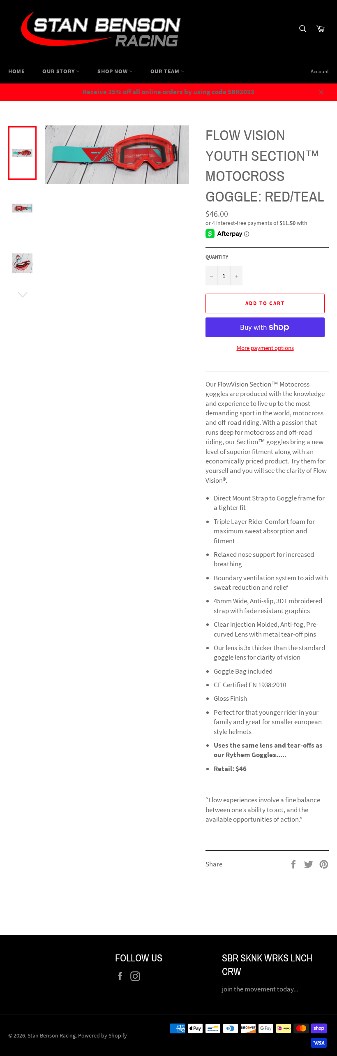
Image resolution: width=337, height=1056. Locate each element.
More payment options (265, 348)
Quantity (216, 257)
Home (16, 71)
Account (320, 71)
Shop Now (113, 71)
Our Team (165, 71)
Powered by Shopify (102, 1035)
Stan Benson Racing (52, 1035)
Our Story (59, 71)
